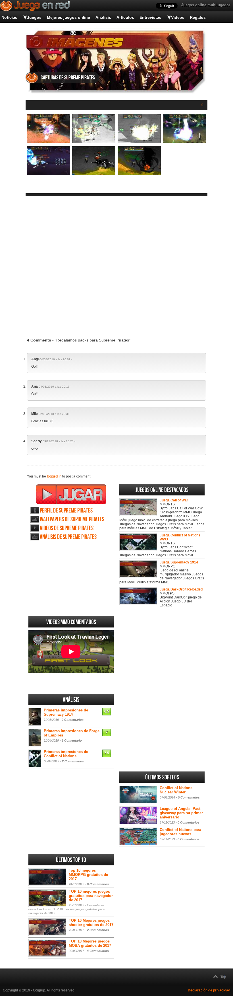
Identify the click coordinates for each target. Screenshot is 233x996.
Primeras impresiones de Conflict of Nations (66, 754)
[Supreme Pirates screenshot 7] (139, 174)
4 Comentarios (98, 950)
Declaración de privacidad (209, 990)
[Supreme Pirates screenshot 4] (184, 142)
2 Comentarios (73, 761)
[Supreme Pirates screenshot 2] (93, 142)
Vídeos (177, 17)
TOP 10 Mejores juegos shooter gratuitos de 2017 (91, 922)
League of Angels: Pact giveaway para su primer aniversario (181, 812)
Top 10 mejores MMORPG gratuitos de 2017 (88, 874)
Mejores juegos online (68, 17)
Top (223, 977)
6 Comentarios (98, 884)
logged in (54, 476)
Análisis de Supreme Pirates (68, 537)
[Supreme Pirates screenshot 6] (93, 174)
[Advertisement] (116, 263)
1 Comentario (72, 740)
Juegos (34, 17)
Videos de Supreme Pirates (66, 528)
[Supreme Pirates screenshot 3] (139, 142)
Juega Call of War (174, 500)
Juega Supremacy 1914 (179, 562)
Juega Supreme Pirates (71, 494)
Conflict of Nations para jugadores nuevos (180, 832)
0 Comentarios (73, 719)
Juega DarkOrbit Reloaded (181, 589)
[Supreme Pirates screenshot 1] (48, 142)
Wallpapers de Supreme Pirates (72, 519)
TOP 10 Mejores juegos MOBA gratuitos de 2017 (90, 943)
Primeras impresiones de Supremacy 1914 (66, 712)
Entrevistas (150, 17)
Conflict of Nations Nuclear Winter (176, 790)
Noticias (9, 17)
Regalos (198, 17)
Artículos (125, 17)
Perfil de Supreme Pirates (66, 511)
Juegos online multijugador (205, 5)
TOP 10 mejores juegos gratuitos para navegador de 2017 (91, 895)
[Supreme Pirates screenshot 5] (48, 174)
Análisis (103, 17)
